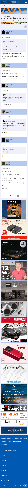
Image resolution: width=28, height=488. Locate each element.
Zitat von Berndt (9, 94)
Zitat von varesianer (10, 121)
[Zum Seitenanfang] (25, 485)
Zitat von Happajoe (10, 41)
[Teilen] (25, 26)
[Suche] (18, 1)
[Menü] (26, 1)
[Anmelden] (22, 2)
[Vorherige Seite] (10, 196)
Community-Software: (14, 485)
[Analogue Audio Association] (8, 1)
